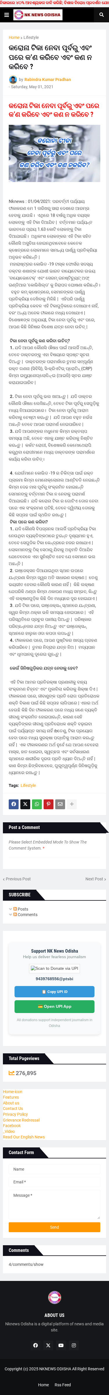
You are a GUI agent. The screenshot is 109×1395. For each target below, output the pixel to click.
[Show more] (72, 804)
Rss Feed (63, 1385)
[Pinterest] (48, 804)
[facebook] (35, 1345)
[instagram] (74, 1345)
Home (14, 37)
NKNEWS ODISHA (55, 1369)
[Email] (60, 804)
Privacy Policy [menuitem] (15, 1114)
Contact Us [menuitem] (13, 1108)
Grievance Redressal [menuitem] (21, 1120)
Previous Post (18, 879)
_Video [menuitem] (9, 1131)
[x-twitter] (48, 1345)
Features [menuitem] (11, 1097)
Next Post (94, 879)
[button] (6, 14)
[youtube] (61, 1345)
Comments (27, 914)
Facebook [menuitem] (12, 1125)
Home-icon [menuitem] (12, 1091)
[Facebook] (14, 804)
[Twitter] (25, 804)
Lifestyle (31, 37)
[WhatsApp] (37, 804)
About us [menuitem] (11, 1103)
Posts (22, 909)
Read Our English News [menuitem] (24, 1137)
